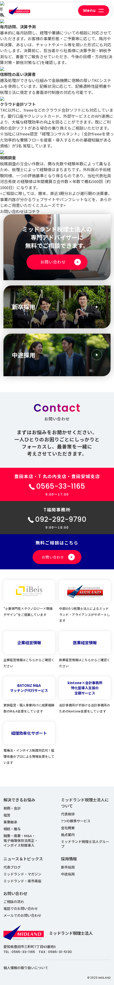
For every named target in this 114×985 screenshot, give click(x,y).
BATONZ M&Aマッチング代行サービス (29, 688)
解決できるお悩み (19, 799)
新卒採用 (68, 867)
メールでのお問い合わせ (22, 915)
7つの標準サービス (75, 820)
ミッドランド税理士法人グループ (85, 844)
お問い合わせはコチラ (20, 211)
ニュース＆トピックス (23, 858)
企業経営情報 (29, 642)
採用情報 (69, 858)
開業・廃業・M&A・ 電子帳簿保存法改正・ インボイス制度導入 (20, 840)
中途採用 (68, 874)
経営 (6, 815)
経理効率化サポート (29, 733)
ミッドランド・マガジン (22, 874)
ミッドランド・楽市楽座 (22, 880)
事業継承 (10, 821)
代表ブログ (12, 867)
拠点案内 (68, 834)
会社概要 (68, 827)
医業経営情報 (85, 642)
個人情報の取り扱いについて (25, 967)
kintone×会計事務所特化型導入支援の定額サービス (85, 688)
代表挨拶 (68, 813)
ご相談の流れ (13, 901)
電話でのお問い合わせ (20, 908)
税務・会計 (12, 808)
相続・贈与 (12, 828)
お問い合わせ (15, 893)
